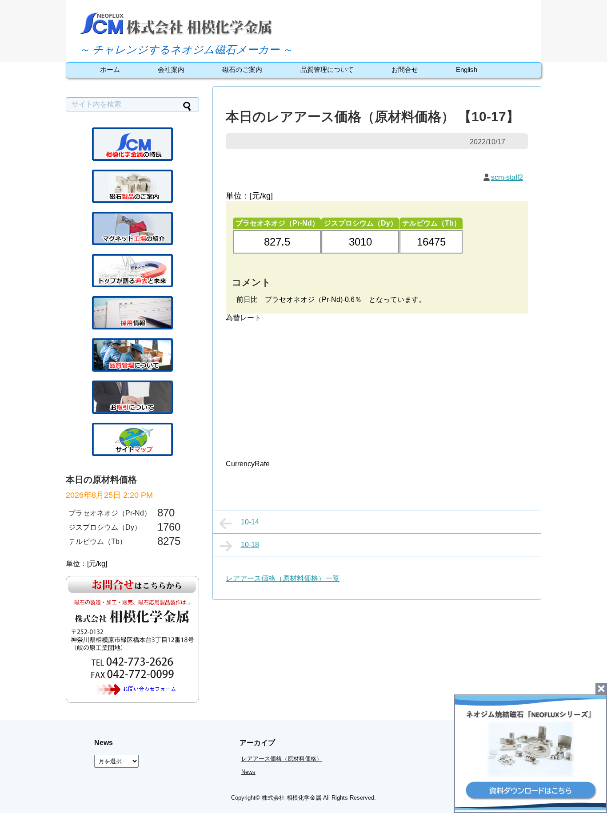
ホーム (110, 69)
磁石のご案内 (242, 69)
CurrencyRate (248, 464)
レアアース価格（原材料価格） (281, 758)
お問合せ (404, 69)
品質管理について (327, 69)
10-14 (250, 522)
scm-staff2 (507, 177)
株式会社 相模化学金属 (291, 797)
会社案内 (171, 69)
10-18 (250, 544)
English (466, 69)
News (248, 772)
